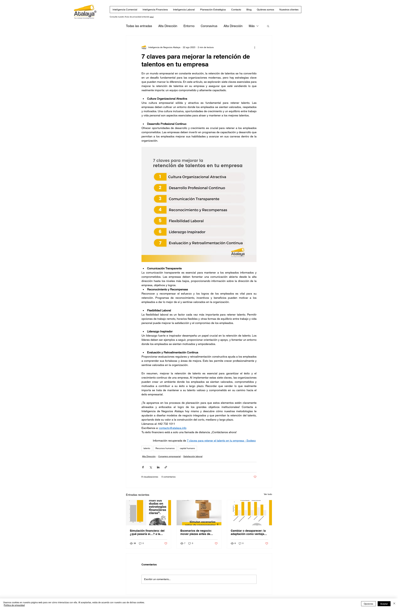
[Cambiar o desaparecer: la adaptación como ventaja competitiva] (249, 512)
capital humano (187, 448)
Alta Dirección (167, 26)
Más (252, 26)
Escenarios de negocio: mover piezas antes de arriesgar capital (196, 532)
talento (146, 448)
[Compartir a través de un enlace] (165, 467)
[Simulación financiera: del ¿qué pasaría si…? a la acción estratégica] (148, 512)
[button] (268, 26)
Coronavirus (209, 26)
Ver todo (268, 494)
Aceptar (384, 603)
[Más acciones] (255, 47)
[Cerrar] (394, 604)
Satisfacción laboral (192, 456)
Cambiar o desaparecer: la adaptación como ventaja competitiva (248, 532)
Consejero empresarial (169, 456)
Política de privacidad (14, 605)
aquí (152, 17)
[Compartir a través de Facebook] (142, 467)
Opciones (368, 603)
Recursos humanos (165, 448)
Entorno (188, 26)
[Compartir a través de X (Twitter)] (150, 467)
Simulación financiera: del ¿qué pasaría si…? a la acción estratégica (147, 532)
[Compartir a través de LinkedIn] (158, 467)
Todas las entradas (139, 26)
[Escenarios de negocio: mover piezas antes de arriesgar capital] (199, 512)
